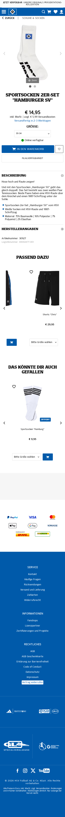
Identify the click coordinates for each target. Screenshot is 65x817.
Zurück (9, 18)
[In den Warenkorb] (48, 342)
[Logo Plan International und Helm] (18, 712)
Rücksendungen (32, 584)
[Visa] (32, 517)
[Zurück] (4, 53)
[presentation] (4, 308)
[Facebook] (17, 771)
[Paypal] (12, 517)
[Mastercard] (52, 517)
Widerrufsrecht (32, 600)
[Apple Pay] (12, 525)
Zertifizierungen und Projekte (32, 631)
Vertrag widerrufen (32, 682)
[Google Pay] (32, 525)
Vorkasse (53, 526)
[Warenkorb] (49, 12)
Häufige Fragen (32, 579)
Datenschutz (32, 672)
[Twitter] (33, 771)
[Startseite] (12, 11)
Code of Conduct (33, 667)
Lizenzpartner (32, 626)
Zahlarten (32, 595)
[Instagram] (25, 771)
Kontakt (32, 574)
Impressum (32, 677)
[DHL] (22, 534)
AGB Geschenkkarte (32, 656)
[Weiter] (60, 53)
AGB (32, 651)
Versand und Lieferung (32, 590)
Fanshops (33, 620)
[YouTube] (44, 771)
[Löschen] (14, 272)
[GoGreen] (42, 534)
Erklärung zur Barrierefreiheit (32, 662)
